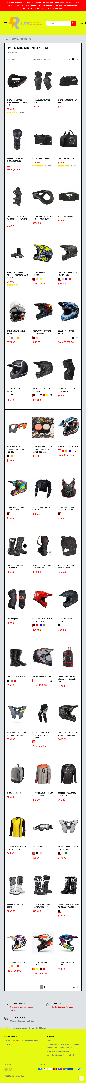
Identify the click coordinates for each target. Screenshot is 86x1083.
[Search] (73, 23)
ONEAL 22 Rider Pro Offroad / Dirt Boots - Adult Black (68, 905)
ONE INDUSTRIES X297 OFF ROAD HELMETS (42, 620)
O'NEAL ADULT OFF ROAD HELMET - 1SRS (67, 273)
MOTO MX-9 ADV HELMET (41, 676)
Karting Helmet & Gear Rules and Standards (64, 1044)
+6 (51, 395)
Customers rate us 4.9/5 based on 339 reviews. (31, 1028)
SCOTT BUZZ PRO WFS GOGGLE (40, 848)
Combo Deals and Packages (62, 1007)
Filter (13, 59)
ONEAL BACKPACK (14, 793)
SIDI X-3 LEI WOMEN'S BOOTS (15, 905)
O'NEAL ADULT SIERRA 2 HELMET (16, 332)
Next (74, 987)
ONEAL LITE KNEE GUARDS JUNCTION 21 (68, 390)
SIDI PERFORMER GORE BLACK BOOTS (15, 566)
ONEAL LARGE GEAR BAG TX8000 (67, 101)
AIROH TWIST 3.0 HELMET (16, 962)
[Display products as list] (77, 59)
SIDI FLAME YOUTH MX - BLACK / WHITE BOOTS (41, 905)
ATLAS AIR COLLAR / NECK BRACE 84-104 (68, 848)
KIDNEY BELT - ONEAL (66, 216)
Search (49, 1040)
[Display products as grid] (73, 59)
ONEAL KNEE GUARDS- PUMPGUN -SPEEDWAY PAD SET (17, 219)
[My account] (81, 23)
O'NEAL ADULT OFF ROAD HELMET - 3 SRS (41, 390)
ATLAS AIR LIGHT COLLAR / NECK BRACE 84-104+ (17, 734)
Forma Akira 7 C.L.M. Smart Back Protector (42, 566)
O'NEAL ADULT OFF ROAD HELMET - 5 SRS (16, 508)
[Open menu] (5, 23)
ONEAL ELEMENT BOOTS (16, 676)
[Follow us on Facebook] (6, 1069)
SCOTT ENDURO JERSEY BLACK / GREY (67, 794)
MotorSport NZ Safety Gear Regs (59, 1048)
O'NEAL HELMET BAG (66, 158)
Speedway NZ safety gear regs (59, 1051)
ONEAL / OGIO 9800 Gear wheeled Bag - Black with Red (67, 679)
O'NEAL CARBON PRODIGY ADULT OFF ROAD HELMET (67, 734)
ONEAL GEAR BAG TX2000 (42, 158)
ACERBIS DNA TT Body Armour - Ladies (66, 566)
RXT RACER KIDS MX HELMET (39, 273)
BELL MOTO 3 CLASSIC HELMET (15, 390)
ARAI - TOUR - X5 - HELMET (68, 447)
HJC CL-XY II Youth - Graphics (65, 620)
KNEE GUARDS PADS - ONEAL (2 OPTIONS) (15, 159)
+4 (51, 680)
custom (16, 1041)
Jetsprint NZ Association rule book (60, 1055)
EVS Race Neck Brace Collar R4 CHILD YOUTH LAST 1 (42, 217)
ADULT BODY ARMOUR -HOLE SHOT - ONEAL (66, 508)
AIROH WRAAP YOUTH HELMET (66, 963)
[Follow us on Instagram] (10, 1069)
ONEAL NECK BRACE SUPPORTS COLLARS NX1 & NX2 (17, 102)
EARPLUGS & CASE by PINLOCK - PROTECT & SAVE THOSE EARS (17, 275)
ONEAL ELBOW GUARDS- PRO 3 (41, 101)
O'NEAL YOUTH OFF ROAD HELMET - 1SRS (41, 332)
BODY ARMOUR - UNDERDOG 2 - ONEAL (42, 508)
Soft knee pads (12, 619)
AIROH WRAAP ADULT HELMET (40, 963)
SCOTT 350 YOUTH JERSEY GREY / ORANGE (42, 794)
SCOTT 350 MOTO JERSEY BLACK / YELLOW (16, 848)
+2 (77, 337)
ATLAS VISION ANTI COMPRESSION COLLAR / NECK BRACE (16, 449)
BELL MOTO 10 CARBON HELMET (66, 332)
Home (6, 39)
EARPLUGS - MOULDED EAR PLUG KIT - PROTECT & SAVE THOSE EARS (42, 449)
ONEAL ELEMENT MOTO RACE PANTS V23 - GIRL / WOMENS (41, 735)
